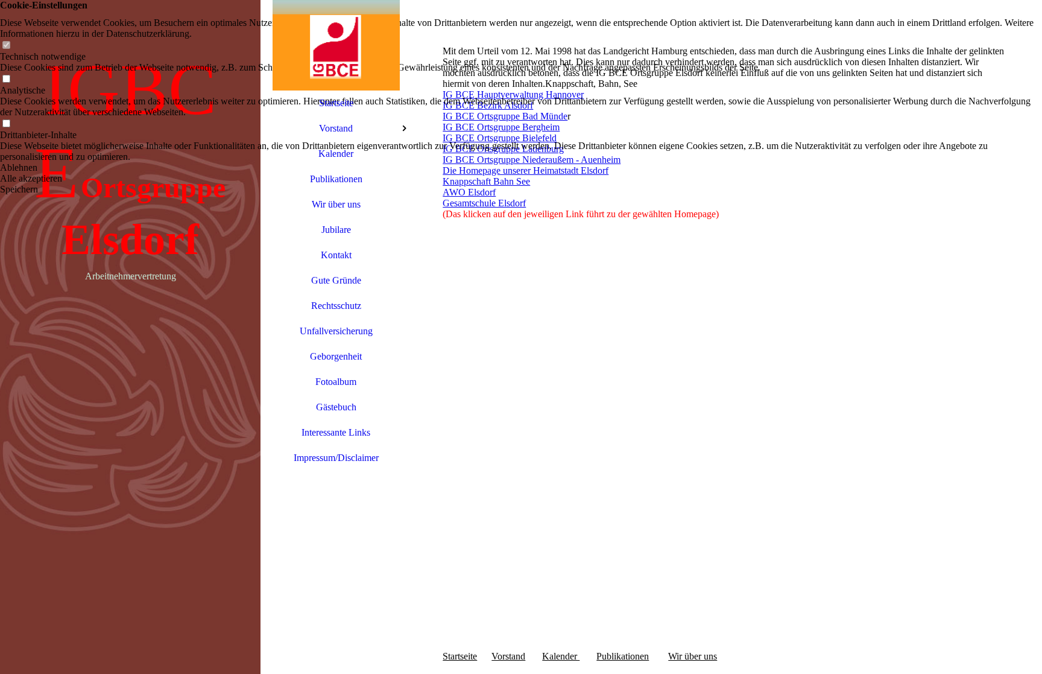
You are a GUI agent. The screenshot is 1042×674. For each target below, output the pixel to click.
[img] (130, 337)
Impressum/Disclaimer (336, 458)
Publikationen (336, 179)
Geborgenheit (336, 356)
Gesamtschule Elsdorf (484, 203)
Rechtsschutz (336, 305)
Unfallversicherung (336, 331)
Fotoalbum (335, 382)
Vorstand (336, 128)
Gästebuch (336, 407)
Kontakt (336, 255)
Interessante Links (336, 432)
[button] (521, 167)
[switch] (6, 45)
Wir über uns (336, 204)
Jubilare (336, 229)
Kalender (335, 153)
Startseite (336, 103)
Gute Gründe (336, 280)
